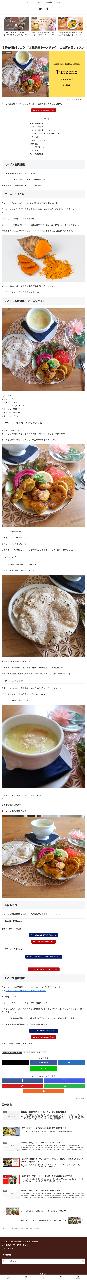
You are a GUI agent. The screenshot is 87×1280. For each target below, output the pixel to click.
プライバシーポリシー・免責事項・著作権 (20, 1241)
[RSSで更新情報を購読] (43, 1091)
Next (85, 27)
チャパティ (36, 137)
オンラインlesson (38, 150)
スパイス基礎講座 (36, 123)
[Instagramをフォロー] (64, 1080)
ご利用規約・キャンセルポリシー (16, 1244)
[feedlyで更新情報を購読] (64, 1086)
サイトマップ (7, 1248)
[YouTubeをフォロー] (22, 1086)
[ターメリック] (43, 258)
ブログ (20, 1053)
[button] (83, 1261)
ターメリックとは (36, 127)
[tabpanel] (16, 26)
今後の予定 (34, 144)
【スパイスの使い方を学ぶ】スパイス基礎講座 (26, 990)
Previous (2, 27)
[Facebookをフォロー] (22, 1080)
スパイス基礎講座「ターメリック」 (43, 130)
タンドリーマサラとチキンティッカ (45, 133)
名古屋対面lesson (38, 147)
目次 (40, 118)
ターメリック (43, 1053)
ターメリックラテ (38, 140)
